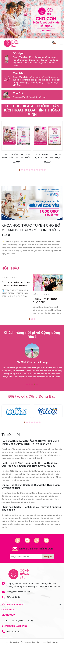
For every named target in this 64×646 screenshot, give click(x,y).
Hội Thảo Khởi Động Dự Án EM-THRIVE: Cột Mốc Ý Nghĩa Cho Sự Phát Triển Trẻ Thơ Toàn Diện (30, 442)
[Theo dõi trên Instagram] (36, 540)
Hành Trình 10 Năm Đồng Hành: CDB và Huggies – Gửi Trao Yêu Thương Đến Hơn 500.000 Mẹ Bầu (30, 464)
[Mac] (16, 411)
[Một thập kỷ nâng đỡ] (32, 19)
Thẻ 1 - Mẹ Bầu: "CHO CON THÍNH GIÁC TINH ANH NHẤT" (16, 156)
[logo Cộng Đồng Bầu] (18, 574)
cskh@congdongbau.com (19, 591)
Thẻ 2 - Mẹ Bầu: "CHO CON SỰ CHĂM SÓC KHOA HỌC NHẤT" (47, 156)
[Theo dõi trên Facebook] (17, 540)
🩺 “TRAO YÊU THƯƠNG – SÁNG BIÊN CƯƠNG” (15, 284)
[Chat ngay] (27, 540)
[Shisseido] (48, 411)
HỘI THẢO (10, 268)
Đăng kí (48, 556)
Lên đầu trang (54, 644)
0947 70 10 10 (13, 597)
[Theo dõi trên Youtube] (46, 540)
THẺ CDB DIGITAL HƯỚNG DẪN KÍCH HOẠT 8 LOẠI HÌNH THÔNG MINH (32, 110)
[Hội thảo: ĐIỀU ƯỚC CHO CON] (48, 282)
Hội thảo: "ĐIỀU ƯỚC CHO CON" (45, 301)
